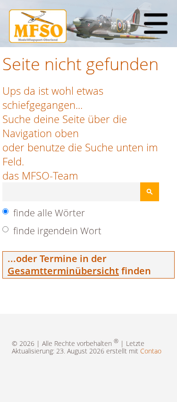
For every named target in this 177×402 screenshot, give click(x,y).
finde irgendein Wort (57, 230)
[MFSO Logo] (38, 39)
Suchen (149, 191)
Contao (150, 350)
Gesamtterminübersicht (63, 270)
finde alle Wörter (49, 212)
